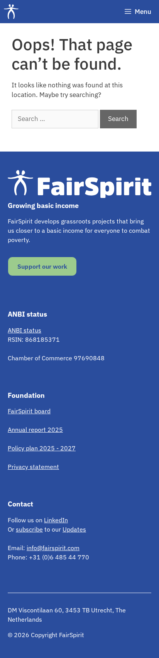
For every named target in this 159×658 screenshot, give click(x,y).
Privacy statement (33, 466)
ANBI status (24, 330)
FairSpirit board (29, 411)
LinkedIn (56, 520)
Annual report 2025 (35, 429)
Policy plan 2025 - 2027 (42, 448)
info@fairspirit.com (53, 548)
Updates (74, 529)
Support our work (42, 266)
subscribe (29, 529)
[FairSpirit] (13, 11)
